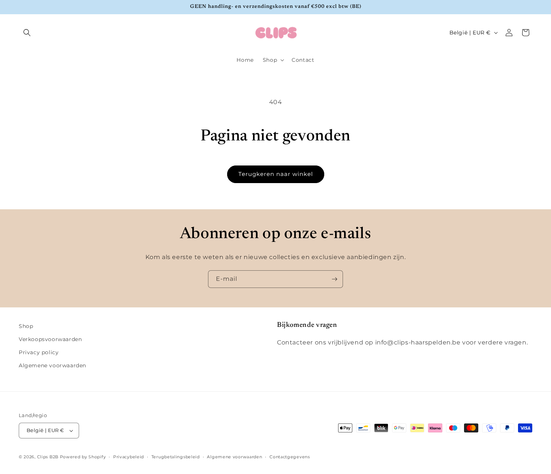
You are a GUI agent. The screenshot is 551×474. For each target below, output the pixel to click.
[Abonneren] (334, 279)
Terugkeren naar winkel (275, 173)
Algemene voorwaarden (52, 365)
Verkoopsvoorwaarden (50, 339)
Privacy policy (38, 352)
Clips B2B (47, 456)
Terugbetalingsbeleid (175, 456)
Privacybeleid (128, 456)
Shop (26, 326)
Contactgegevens (290, 456)
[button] (27, 32)
